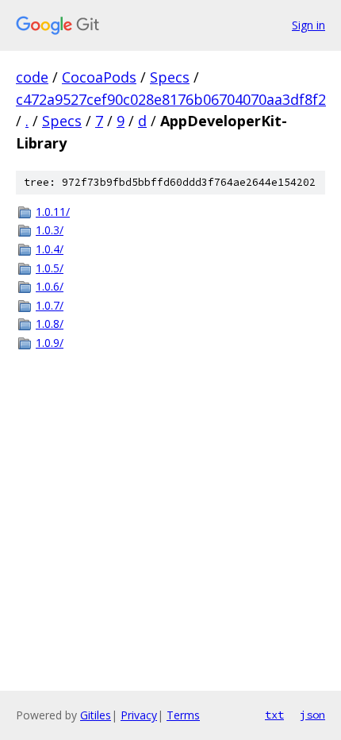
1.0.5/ (49, 268)
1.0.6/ (49, 286)
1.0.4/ (49, 248)
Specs (170, 77)
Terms (183, 715)
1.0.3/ (49, 229)
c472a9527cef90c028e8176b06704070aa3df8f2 (171, 99)
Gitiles (95, 715)
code (32, 77)
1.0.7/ (49, 305)
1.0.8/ (49, 323)
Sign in (308, 25)
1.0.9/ (49, 342)
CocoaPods (99, 77)
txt (274, 714)
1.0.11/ (53, 211)
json (312, 714)
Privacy (139, 715)
